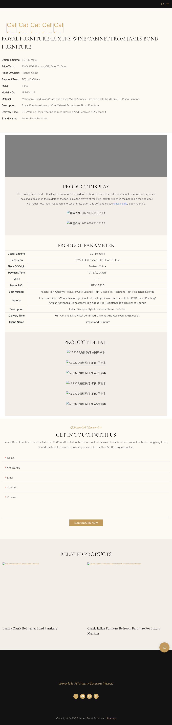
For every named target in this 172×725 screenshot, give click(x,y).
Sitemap (111, 718)
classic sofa (120, 204)
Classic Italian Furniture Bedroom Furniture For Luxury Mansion (123, 631)
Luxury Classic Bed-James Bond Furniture (30, 628)
